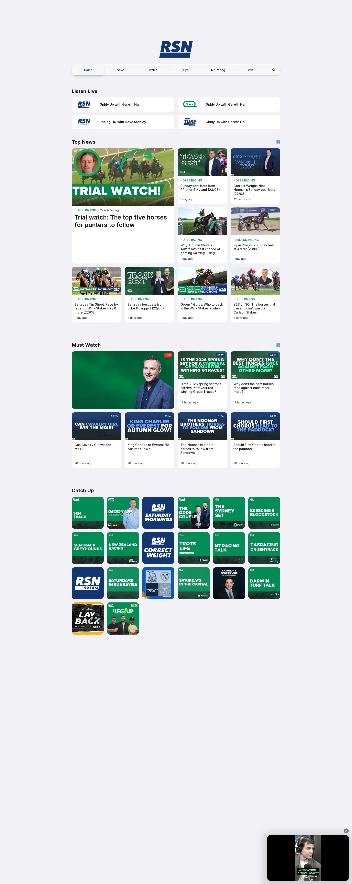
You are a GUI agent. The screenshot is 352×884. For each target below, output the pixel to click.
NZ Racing (218, 69)
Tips (186, 69)
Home (88, 69)
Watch (153, 69)
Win (250, 69)
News (120, 69)
